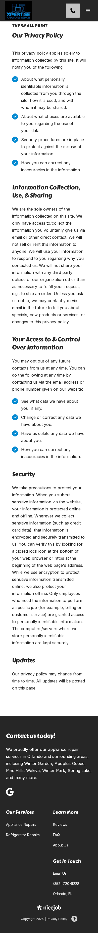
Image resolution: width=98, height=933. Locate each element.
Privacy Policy (57, 919)
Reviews (60, 824)
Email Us (60, 873)
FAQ (56, 835)
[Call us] (73, 11)
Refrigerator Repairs (23, 835)
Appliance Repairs (21, 824)
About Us (60, 845)
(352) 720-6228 (66, 883)
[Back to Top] (74, 919)
